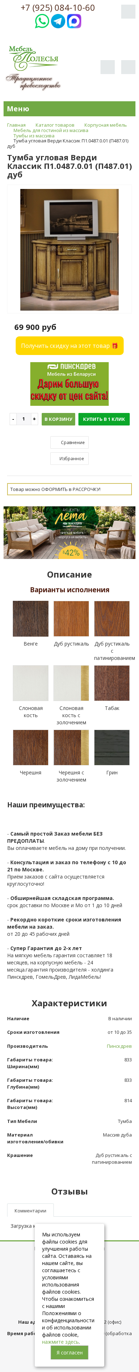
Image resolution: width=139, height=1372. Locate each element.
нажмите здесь (60, 1341)
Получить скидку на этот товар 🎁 (69, 346)
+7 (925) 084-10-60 (58, 7)
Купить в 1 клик (104, 419)
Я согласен (70, 1352)
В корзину (58, 419)
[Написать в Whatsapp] (42, 20)
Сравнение (72, 442)
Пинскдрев (119, 1046)
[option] (69, 250)
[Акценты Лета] (69, 532)
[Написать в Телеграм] (58, 20)
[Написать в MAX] (74, 20)
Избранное (71, 459)
